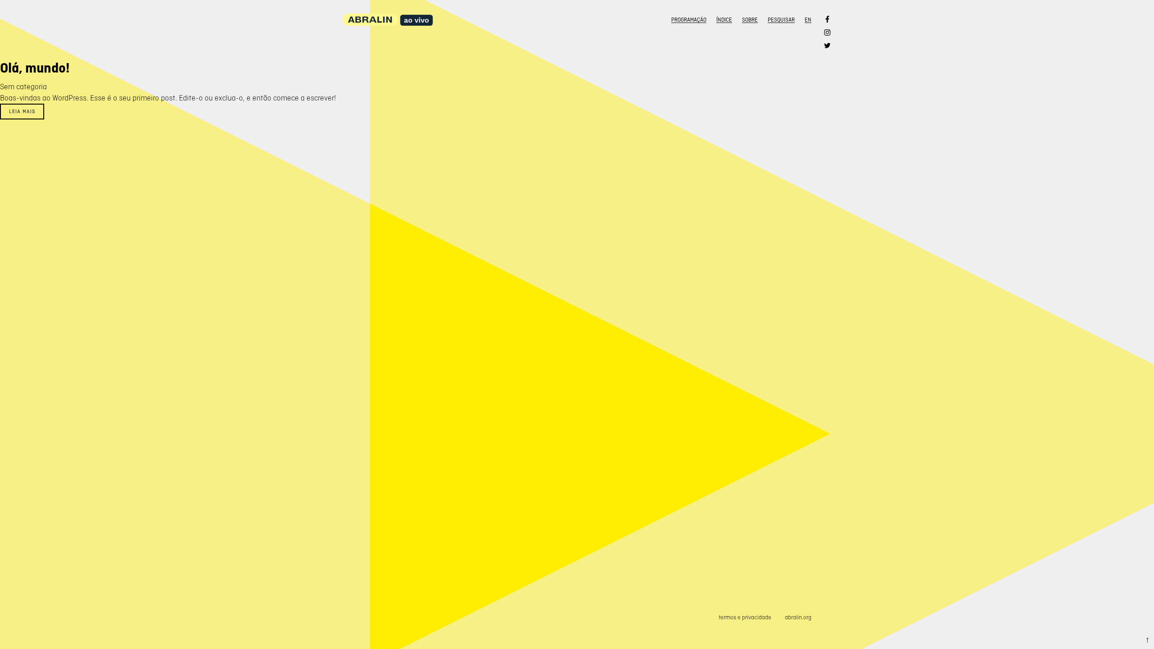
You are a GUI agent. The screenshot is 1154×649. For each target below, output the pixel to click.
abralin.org (798, 617)
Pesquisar (781, 20)
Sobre (750, 20)
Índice (724, 20)
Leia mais (22, 111)
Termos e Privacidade (745, 617)
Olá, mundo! (34, 68)
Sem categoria (23, 86)
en (808, 20)
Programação (688, 20)
